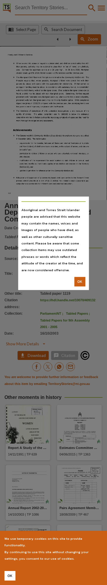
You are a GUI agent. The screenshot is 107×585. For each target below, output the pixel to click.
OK (79, 281)
